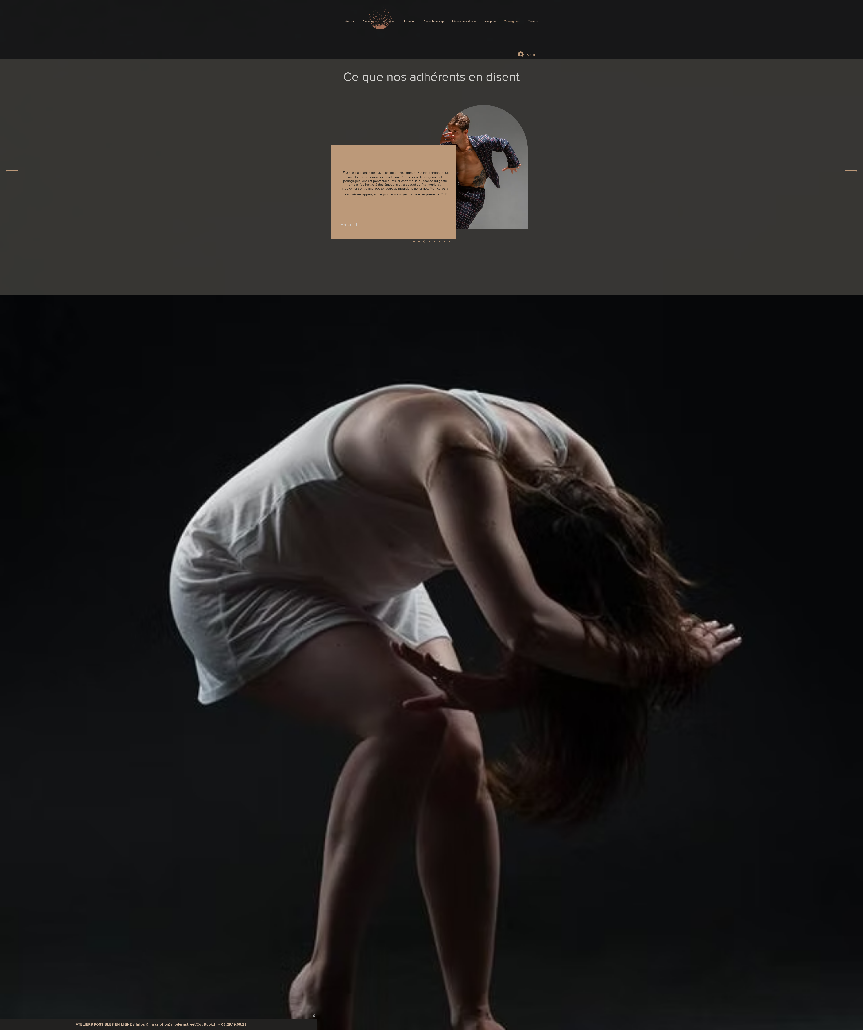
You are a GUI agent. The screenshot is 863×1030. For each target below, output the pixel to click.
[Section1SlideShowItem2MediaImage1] (419, 241)
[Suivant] (851, 171)
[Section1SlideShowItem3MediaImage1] (414, 241)
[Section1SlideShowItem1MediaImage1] (434, 241)
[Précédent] (12, 171)
